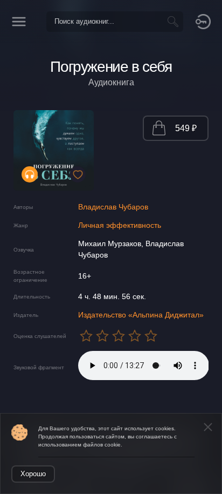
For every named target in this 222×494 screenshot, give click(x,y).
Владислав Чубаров (113, 206)
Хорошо (33, 474)
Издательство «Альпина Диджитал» (141, 314)
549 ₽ (186, 128)
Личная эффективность (119, 225)
